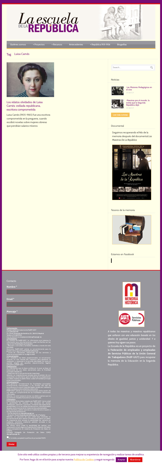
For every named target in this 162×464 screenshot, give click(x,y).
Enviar (12, 444)
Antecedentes (76, 44)
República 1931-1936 (100, 44)
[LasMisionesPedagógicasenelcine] (139, 88)
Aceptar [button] (121, 459)
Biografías (122, 44)
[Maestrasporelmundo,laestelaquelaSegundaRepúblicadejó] (138, 102)
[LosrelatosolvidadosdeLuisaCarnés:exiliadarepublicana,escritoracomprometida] (25, 105)
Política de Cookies (84, 459)
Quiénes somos (18, 44)
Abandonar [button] (135, 459)
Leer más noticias (120, 115)
